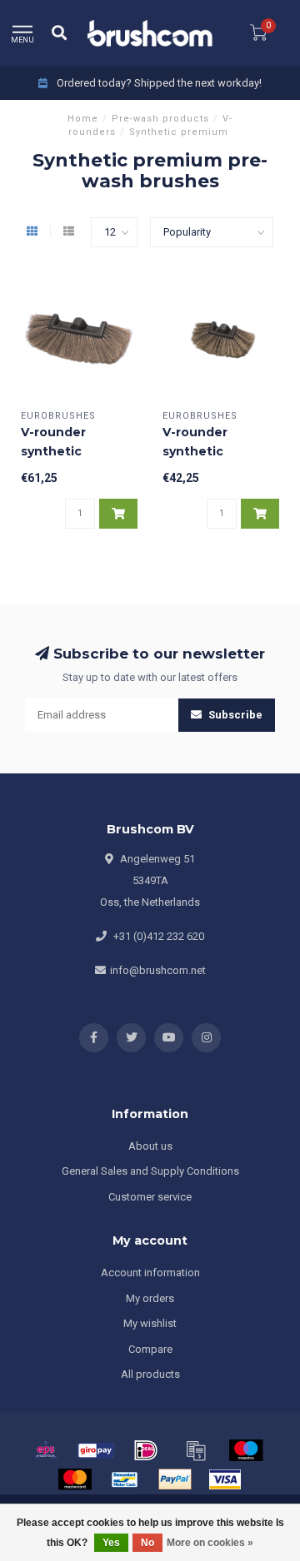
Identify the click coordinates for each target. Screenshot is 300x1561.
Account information (150, 1272)
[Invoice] (196, 1450)
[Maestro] (246, 1450)
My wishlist (150, 1323)
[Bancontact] (125, 1479)
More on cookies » (210, 1543)
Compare (150, 1349)
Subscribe (234, 714)
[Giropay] (96, 1450)
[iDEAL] (146, 1450)
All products (150, 1374)
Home (83, 118)
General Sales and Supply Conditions (150, 1171)
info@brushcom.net (158, 970)
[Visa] (225, 1479)
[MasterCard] (75, 1479)
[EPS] (46, 1450)
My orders (150, 1298)
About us (150, 1146)
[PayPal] (175, 1479)
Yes (111, 1543)
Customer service (150, 1197)
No (147, 1543)
